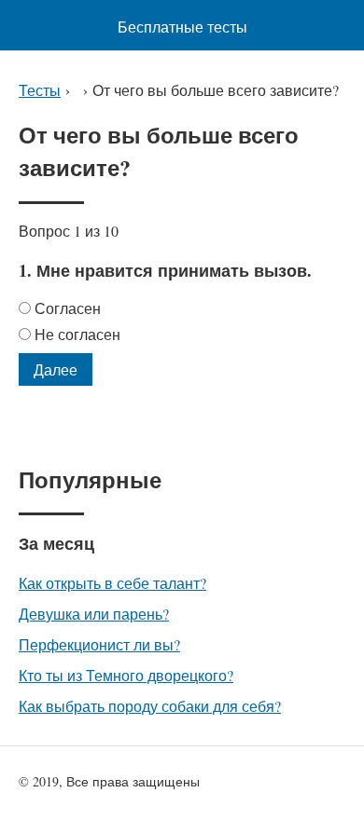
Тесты (40, 90)
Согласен (68, 308)
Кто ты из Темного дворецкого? (126, 675)
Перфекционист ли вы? (99, 644)
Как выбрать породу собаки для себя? (150, 706)
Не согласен (77, 334)
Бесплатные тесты (182, 26)
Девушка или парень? (94, 613)
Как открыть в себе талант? (112, 583)
